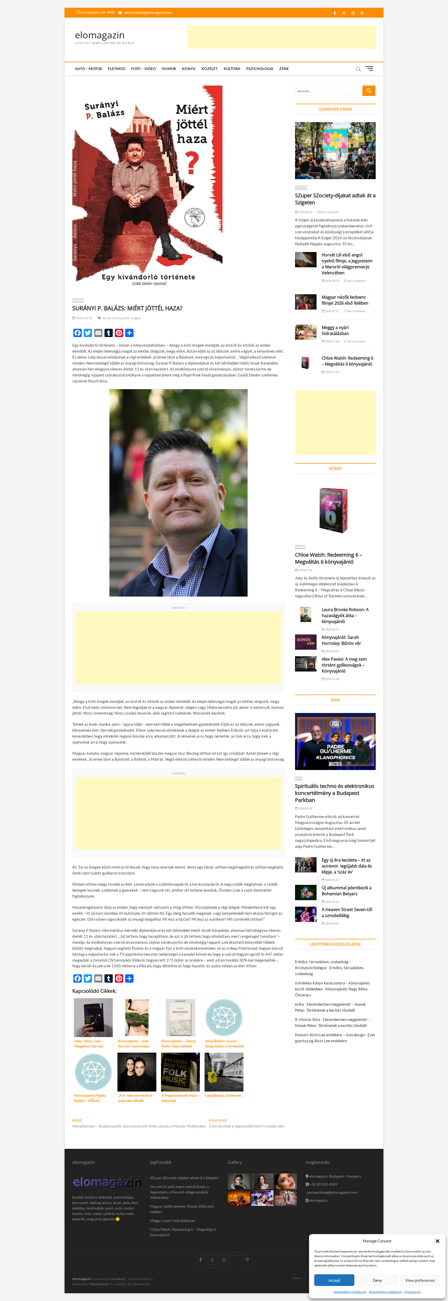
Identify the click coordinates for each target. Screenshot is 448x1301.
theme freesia (99, 1284)
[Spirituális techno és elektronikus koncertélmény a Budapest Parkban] (335, 741)
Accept (334, 1280)
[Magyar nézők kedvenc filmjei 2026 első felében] (306, 302)
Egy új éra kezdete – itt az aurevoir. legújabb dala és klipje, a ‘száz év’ (347, 866)
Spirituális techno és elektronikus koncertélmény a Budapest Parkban (334, 792)
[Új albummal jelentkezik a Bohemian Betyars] (306, 892)
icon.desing (117, 1279)
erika (299, 1004)
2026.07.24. (332, 372)
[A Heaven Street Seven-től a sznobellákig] (306, 914)
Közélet (209, 68)
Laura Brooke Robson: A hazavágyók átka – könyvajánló (345, 615)
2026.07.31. (332, 311)
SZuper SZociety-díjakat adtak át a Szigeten (184, 1178)
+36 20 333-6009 (323, 1184)
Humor (169, 68)
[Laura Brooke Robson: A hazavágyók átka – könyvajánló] (306, 614)
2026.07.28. (332, 341)
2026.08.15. (305, 212)
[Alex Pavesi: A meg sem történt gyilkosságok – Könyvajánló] (306, 664)
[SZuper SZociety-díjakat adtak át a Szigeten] (335, 150)
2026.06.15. (332, 629)
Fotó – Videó (143, 68)
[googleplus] (235, 1255)
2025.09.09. (332, 651)
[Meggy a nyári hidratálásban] (306, 332)
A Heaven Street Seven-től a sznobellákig (347, 912)
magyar (136, 318)
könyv (107, 318)
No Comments (329, 212)
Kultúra (232, 68)
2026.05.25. (332, 880)
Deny (377, 1280)
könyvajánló (121, 318)
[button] (437, 1241)
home (296, 1278)
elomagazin (100, 35)
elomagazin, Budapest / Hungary (335, 1176)
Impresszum (412, 1292)
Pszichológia (259, 68)
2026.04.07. (332, 923)
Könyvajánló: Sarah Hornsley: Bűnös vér (341, 640)
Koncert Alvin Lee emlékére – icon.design (330, 1034)
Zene (284, 68)
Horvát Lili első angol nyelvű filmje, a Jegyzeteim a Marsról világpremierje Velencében (347, 264)
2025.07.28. (332, 679)
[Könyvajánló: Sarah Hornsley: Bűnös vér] (306, 642)
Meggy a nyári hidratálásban (335, 330)
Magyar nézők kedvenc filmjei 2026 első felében (345, 300)
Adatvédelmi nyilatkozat (350, 1292)
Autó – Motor (88, 68)
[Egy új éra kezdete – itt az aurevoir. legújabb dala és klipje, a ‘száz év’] (306, 864)
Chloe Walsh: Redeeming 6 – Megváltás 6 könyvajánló (347, 361)
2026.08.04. (332, 280)
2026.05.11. (332, 901)
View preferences (420, 1280)
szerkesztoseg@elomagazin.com (147, 12)
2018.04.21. (84, 318)
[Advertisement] (281, 37)
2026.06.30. (305, 808)
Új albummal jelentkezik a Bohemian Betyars (347, 891)
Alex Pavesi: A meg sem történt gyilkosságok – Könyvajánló (344, 665)
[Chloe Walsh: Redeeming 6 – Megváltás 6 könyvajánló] (306, 362)
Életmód (116, 68)
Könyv (188, 68)
